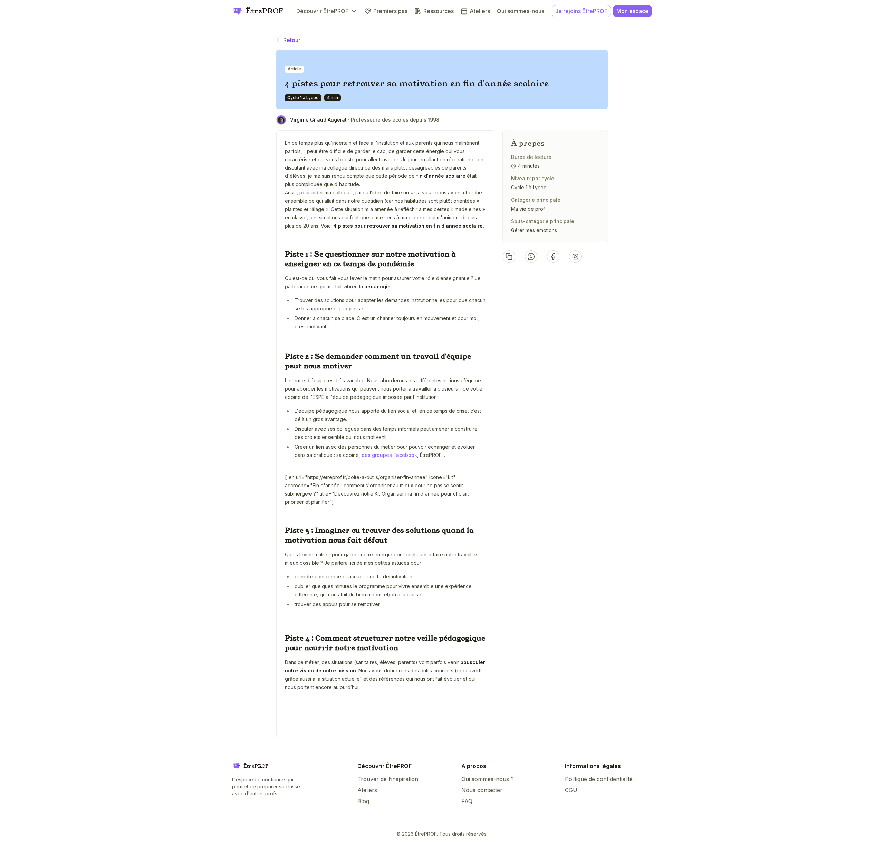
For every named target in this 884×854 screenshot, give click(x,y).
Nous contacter (481, 790)
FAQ (466, 801)
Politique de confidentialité (599, 779)
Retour (291, 40)
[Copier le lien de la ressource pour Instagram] (575, 256)
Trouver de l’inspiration (387, 779)
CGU (571, 790)
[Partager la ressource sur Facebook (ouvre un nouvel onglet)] (553, 256)
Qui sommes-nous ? (487, 779)
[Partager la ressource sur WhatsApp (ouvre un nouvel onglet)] (531, 256)
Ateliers (367, 790)
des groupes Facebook (389, 455)
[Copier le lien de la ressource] (509, 256)
